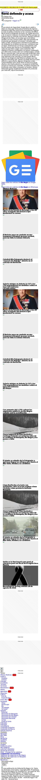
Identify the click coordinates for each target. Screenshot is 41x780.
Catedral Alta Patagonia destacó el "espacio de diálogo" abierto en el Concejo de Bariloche (17, 260)
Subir (4, 765)
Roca (2, 737)
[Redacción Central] (2, 15)
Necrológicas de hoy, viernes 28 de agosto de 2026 (18, 587)
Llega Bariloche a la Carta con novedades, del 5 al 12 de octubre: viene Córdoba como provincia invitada (20, 486)
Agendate (5, 691)
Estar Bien (5, 700)
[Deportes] (3, 11)
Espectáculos (6, 698)
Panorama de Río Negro (9, 715)
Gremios (4, 678)
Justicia (3, 680)
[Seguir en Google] (2, 26)
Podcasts (3, 724)
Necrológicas (5, 747)
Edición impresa (6, 730)
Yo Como (4, 709)
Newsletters (6, 688)
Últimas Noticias (8, 675)
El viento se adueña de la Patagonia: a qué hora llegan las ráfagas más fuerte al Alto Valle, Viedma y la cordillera (20, 462)
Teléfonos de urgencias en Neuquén (13, 757)
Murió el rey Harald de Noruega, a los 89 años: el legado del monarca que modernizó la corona (20, 211)
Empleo (3, 744)
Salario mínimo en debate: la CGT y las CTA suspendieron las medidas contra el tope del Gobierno (20, 285)
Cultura (2, 695)
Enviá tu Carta (6, 721)
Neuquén (3, 734)
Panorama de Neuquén (9, 714)
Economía (3, 683)
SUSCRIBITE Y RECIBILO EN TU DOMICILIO (18, 7)
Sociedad (3, 701)
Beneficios (4, 760)
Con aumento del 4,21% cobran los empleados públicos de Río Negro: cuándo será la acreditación (17, 411)
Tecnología (5, 707)
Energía (3, 681)
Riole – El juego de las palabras (11, 752)
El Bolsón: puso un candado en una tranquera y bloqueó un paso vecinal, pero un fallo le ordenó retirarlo (18, 236)
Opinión (3, 710)
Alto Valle (3, 735)
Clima (3, 703)
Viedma (3, 741)
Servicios (3, 686)
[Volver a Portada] (20, 9)
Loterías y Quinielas (7, 749)
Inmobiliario (4, 726)
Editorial (4, 712)
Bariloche (3, 738)
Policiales (3, 723)
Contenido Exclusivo (7, 727)
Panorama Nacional (8, 718)
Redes (2, 689)
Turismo (3, 684)
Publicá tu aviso (5, 746)
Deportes (4, 12)
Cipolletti (3, 740)
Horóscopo (5, 704)
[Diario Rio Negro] (2, 767)
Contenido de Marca (7, 729)
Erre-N (3, 696)
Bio (2, 706)
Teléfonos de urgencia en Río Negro (13, 755)
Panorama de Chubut (8, 717)
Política (3, 677)
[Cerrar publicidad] (1, 668)
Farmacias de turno (7, 750)
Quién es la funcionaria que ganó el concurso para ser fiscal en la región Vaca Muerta (20, 563)
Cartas (3, 720)
